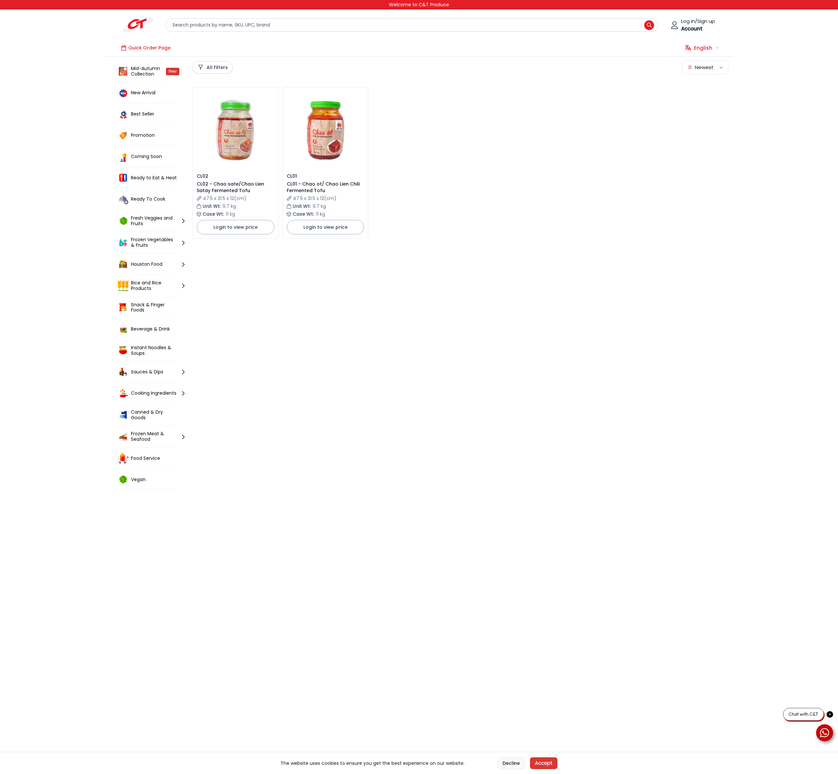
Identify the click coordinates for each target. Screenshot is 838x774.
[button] (176, 72)
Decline (511, 763)
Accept (544, 763)
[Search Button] (649, 25)
